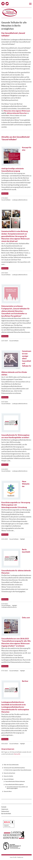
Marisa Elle (17, 754)
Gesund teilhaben (9, 779)
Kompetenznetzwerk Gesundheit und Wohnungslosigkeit (17, 787)
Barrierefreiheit (6, 813)
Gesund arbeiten (8, 776)
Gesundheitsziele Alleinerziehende (15, 781)
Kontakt (7, 3)
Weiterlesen (5, 193)
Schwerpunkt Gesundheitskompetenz (14, 767)
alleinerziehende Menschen (17, 113)
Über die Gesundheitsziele (11, 764)
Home (3, 3)
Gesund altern (8, 791)
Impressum (4, 809)
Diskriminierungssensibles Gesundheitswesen (18, 770)
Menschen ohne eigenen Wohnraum (17, 111)
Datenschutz (5, 811)
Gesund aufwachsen (9, 773)
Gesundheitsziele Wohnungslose (14, 784)
